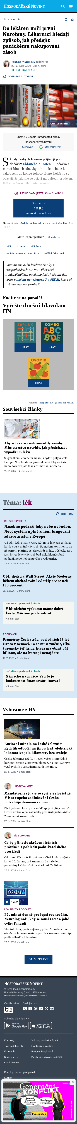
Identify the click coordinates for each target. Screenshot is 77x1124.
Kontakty (9, 1040)
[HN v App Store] (41, 1025)
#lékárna (35, 246)
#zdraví (21, 246)
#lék (9, 246)
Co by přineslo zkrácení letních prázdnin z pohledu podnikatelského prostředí (35, 847)
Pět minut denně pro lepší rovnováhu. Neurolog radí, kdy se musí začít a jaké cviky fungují (36, 919)
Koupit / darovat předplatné (19, 1072)
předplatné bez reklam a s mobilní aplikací (45, 223)
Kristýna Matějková (23, 61)
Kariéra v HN (11, 1057)
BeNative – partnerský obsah (23, 603)
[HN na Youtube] (52, 1008)
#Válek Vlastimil (54, 253)
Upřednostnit (53, 147)
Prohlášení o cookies (42, 1046)
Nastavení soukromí (42, 1051)
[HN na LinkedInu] (41, 1008)
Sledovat (27, 147)
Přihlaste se (53, 236)
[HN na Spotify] (46, 1008)
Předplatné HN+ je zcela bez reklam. (56, 402)
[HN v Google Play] (16, 1025)
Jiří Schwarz (22, 835)
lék (27, 503)
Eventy (8, 1078)
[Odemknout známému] (72, 19)
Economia (9, 1051)
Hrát (25, 347)
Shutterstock (63, 124)
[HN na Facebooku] (30, 1008)
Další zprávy (38, 959)
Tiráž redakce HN (13, 1046)
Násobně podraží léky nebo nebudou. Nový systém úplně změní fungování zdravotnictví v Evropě (37, 531)
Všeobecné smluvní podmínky (47, 1057)
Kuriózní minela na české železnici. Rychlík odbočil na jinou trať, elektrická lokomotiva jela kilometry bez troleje (38, 748)
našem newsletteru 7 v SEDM (37, 279)
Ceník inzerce (11, 1062)
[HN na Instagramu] (35, 1008)
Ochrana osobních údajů (44, 1040)
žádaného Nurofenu (38, 164)
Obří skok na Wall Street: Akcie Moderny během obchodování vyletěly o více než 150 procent (37, 581)
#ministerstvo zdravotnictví (22, 253)
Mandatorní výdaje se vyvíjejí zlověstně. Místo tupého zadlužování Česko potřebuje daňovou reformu (37, 798)
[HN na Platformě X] (25, 1008)
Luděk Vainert (23, 786)
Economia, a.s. (27, 989)
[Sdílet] (66, 19)
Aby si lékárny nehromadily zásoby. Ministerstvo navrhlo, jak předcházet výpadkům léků (35, 448)
